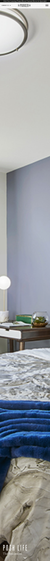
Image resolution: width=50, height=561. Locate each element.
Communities (5, 5)
